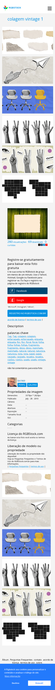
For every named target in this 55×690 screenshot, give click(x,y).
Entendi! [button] (39, 683)
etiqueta (38, 339)
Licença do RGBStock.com (25, 434)
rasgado (11, 356)
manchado (37, 348)
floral (28, 342)
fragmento (33, 345)
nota (20, 353)
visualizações (19, 242)
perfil (22, 384)
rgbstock (15, 8)
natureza (40, 350)
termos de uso (37, 466)
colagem (22, 336)
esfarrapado (13, 339)
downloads (37, 242)
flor (18, 342)
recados (30, 356)
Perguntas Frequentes (19, 466)
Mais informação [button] (12, 676)
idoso (22, 348)
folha (41, 342)
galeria (32, 384)
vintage (41, 359)
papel (32, 353)
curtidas (11, 245)
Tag (9, 336)
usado (26, 359)
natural (22, 350)
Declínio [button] (15, 683)
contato (38, 659)
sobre (39, 662)
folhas (17, 345)
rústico (10, 359)
